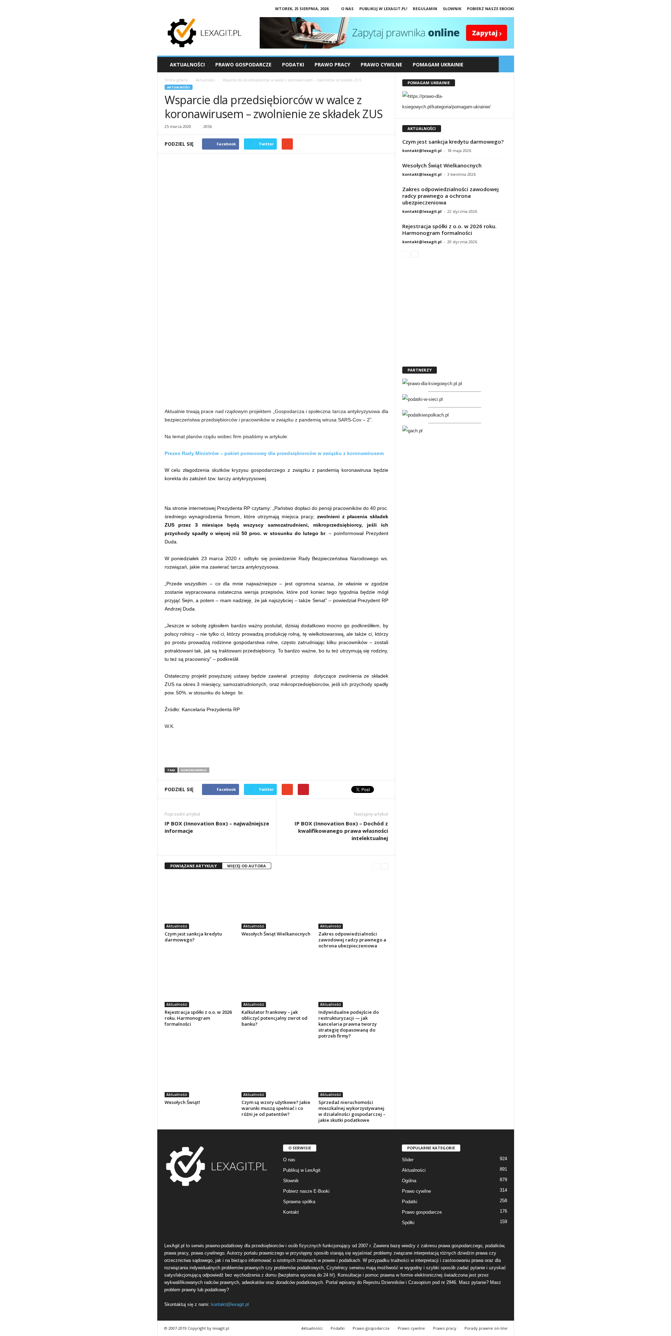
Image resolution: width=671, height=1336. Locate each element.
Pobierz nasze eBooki (490, 8)
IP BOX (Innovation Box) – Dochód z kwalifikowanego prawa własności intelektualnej (341, 831)
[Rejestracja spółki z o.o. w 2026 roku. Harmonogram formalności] (200, 981)
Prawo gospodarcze (422, 1212)
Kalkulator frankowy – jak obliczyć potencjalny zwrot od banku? (274, 1018)
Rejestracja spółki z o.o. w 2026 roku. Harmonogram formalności (198, 1018)
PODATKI (293, 64)
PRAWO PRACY (332, 64)
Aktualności (187, 64)
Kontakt (291, 1212)
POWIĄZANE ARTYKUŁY (193, 865)
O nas (347, 8)
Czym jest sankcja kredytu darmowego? (193, 937)
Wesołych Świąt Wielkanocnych (275, 934)
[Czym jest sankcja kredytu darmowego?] (200, 902)
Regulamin (425, 8)
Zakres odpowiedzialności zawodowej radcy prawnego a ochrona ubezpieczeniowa (352, 940)
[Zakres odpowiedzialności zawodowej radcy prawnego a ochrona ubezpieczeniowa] (353, 902)
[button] (506, 64)
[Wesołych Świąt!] (200, 1071)
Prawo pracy (444, 1328)
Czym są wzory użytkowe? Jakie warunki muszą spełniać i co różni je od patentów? (275, 1108)
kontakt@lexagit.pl (422, 150)
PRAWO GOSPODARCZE (243, 64)
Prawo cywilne (416, 1191)
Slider (407, 1159)
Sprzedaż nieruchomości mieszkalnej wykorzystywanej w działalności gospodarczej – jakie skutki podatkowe (351, 1111)
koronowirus (194, 770)
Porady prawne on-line (485, 1328)
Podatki (409, 1201)
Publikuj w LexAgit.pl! (383, 8)
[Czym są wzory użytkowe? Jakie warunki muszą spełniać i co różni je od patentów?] (276, 1071)
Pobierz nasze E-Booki (306, 1191)
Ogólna (409, 1180)
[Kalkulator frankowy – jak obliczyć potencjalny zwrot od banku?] (276, 981)
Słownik (452, 8)
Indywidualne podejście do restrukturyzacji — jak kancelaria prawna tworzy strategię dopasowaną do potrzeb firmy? (348, 1024)
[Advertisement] (276, 351)
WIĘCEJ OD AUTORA (246, 865)
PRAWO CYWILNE (381, 64)
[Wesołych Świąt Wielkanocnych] (276, 902)
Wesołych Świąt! (182, 1102)
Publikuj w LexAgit (301, 1170)
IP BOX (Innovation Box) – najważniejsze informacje (217, 827)
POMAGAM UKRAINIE (438, 64)
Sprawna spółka (299, 1201)
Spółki (408, 1222)
